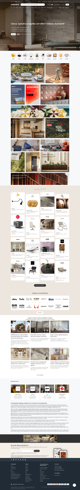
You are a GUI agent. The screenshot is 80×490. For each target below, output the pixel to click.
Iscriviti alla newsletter (14, 478)
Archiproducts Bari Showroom (15, 475)
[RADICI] (18, 162)
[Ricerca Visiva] (43, 5)
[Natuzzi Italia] (51, 306)
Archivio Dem (27, 475)
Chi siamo (12, 466)
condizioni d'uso (22, 455)
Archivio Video (27, 477)
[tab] (14, 464)
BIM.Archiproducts (28, 478)
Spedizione (41, 474)
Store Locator (42, 471)
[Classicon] (65, 299)
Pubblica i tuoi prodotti (58, 466)
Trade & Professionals (55, 1)
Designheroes (27, 481)
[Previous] (10, 56)
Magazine (26, 470)
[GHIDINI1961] (58, 306)
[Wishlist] (62, 5)
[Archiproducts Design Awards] (33, 95)
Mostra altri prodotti (40, 285)
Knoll (65, 410)
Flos (67, 410)
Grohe (49, 424)
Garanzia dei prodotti (43, 475)
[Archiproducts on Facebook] (12, 459)
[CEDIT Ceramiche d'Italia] (43, 299)
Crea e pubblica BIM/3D (58, 467)
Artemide (12, 411)
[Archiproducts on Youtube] (23, 459)
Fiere (26, 471)
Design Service (62, 1)
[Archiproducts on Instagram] (14, 459)
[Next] (70, 56)
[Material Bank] (18, 95)
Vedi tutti (40, 312)
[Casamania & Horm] (36, 299)
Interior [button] (12, 1)
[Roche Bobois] (21, 306)
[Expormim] (43, 306)
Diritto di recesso (42, 477)
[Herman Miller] (36, 306)
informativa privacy (27, 455)
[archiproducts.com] (15, 4)
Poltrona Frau (38, 413)
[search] (22, 5)
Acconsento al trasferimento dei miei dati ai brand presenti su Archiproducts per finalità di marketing (23, 453)
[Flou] (51, 299)
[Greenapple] (29, 306)
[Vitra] (14, 299)
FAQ (11, 470)
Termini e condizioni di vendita (44, 478)
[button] (39, 1)
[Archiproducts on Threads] (21, 459)
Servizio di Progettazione (44, 467)
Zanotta (15, 411)
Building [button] (16, 1)
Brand (26, 467)
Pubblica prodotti (44, 1)
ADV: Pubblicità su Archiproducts (59, 470)
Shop (41, 470)
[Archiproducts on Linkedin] (25, 459)
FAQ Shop (41, 481)
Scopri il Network (13, 467)
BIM (18, 1)
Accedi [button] (67, 4)
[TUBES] (33, 162)
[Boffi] (65, 306)
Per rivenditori (50, 1)
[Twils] (21, 299)
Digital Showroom (57, 475)
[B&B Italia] (14, 306)
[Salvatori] (58, 299)
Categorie (26, 466)
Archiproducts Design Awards (15, 477)
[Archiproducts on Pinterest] (16, 459)
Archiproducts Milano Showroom (16, 474)
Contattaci (12, 471)
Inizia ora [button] (13, 34)
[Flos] (29, 299)
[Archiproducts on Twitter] (18, 459)
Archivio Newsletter (28, 474)
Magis (12, 414)
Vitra (63, 410)
